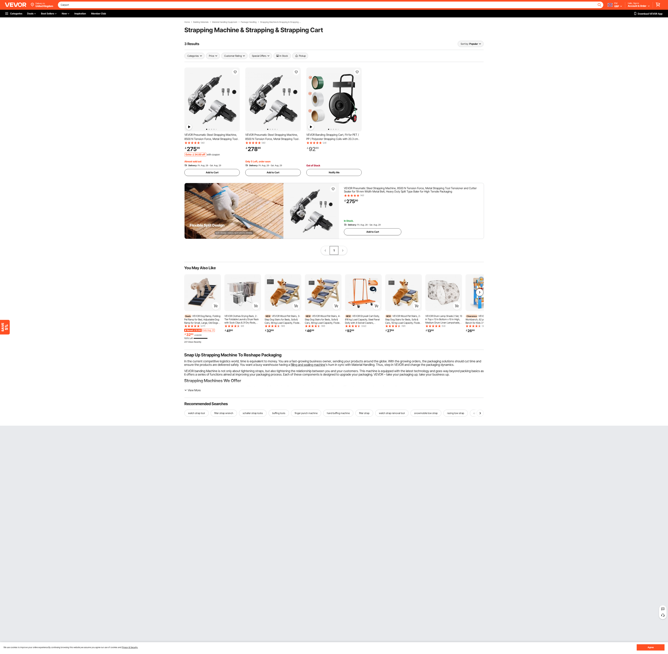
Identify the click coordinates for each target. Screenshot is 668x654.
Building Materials (201, 22)
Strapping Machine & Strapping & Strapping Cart (281, 22)
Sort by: (465, 43)
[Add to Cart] (216, 306)
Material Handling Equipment (224, 22)
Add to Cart (212, 172)
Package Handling (249, 22)
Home (187, 22)
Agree (651, 647)
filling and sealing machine (308, 365)
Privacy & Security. (130, 647)
